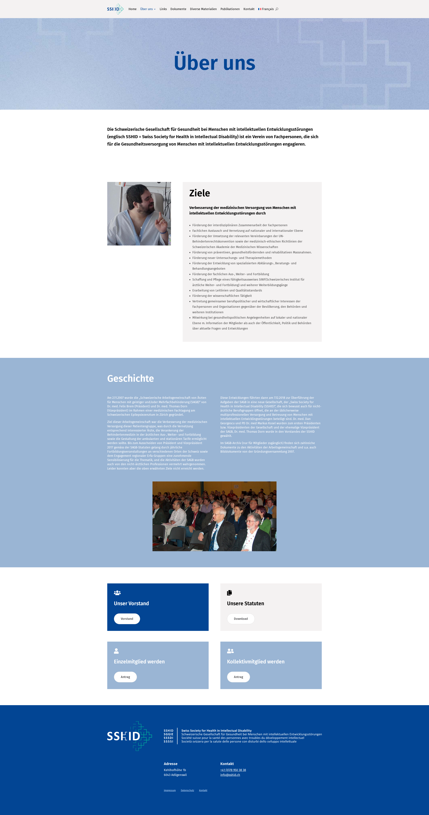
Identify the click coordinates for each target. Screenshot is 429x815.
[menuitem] (266, 9)
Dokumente (178, 9)
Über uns (146, 9)
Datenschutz (187, 790)
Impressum (170, 790)
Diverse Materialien (203, 9)
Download (241, 619)
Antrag (125, 677)
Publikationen (230, 9)
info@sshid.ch (230, 775)
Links (163, 9)
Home (133, 9)
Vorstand (127, 619)
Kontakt (249, 9)
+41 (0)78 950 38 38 (233, 770)
